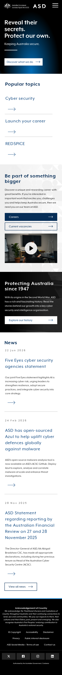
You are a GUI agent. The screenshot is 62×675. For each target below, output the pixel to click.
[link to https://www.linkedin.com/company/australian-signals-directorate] (52, 656)
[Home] (26, 5)
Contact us (49, 644)
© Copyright (14, 632)
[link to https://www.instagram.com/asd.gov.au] (38, 656)
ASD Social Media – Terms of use (23, 644)
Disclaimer (48, 632)
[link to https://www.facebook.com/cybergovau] (23, 656)
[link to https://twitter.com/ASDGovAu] (9, 656)
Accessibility (32, 632)
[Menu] (55, 5)
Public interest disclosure (37, 638)
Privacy (16, 638)
